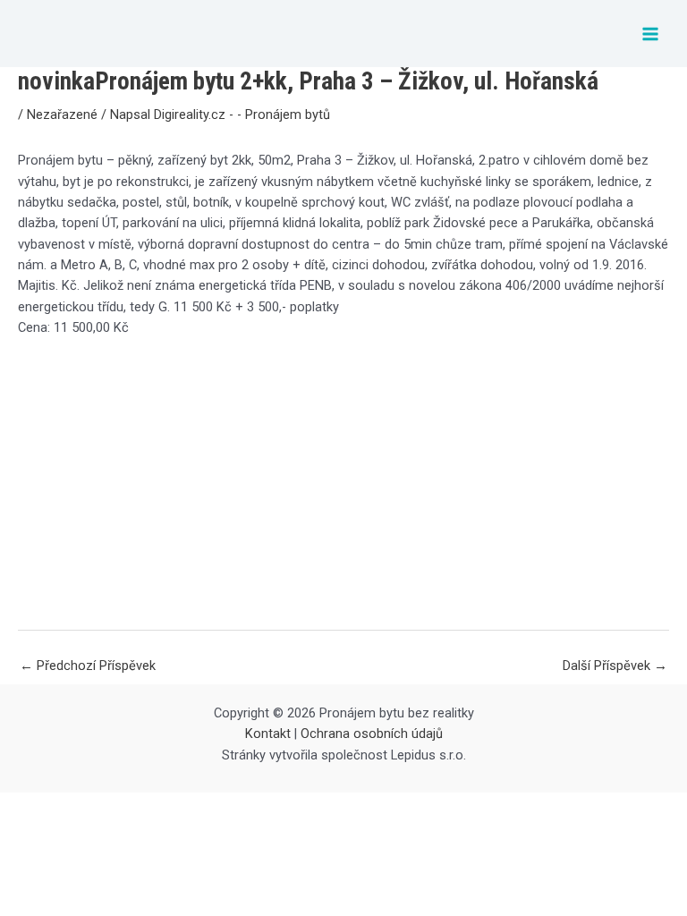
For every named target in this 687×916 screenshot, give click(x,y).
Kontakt (268, 733)
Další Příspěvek (615, 665)
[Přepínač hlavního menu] (650, 34)
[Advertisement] (343, 483)
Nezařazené (62, 114)
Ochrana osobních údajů (372, 733)
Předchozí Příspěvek (88, 665)
